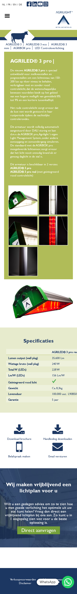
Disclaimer (25, 583)
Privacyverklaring (48, 583)
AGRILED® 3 (14, 44)
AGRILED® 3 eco (36, 44)
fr (9, 4)
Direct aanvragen (38, 530)
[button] (68, 582)
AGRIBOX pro (22, 48)
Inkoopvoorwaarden (55, 579)
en (14, 4)
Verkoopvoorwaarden (23, 579)
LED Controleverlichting (49, 48)
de (20, 4)
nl (3, 4)
